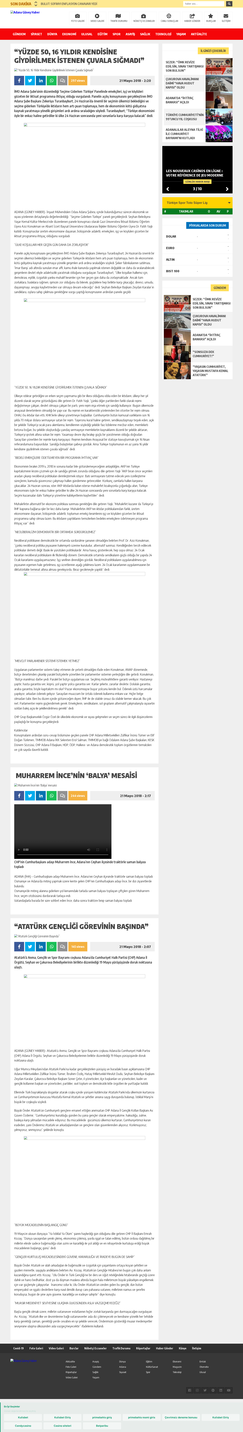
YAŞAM (181, 34)
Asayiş (95, 1361)
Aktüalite (70, 1361)
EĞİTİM (102, 34)
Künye (182, 1348)
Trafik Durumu (121, 1348)
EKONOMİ (69, 34)
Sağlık (95, 1372)
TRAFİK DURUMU (118, 21)
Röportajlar (143, 1348)
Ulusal (203, 1372)
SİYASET (36, 34)
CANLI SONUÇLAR (169, 21)
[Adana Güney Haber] (35, 17)
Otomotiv (204, 1366)
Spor (148, 1372)
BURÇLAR (211, 21)
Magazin (177, 1366)
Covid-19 (18, 1348)
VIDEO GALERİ (97, 21)
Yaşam (95, 1377)
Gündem (96, 1366)
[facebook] (189, 1390)
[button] (36, 2)
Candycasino (23, 1425)
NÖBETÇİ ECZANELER (144, 21)
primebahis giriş (102, 1417)
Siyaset (122, 1372)
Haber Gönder (164, 1348)
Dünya (122, 1361)
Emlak (203, 1361)
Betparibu (102, 1425)
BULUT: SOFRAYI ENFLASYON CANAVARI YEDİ (69, 4)
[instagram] (197, 1390)
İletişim (196, 1348)
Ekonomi (177, 1361)
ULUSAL (86, 34)
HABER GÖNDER (192, 21)
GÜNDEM (19, 34)
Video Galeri (56, 1348)
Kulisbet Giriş (62, 1417)
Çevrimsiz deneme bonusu (181, 1417)
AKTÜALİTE (199, 34)
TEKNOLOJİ (163, 34)
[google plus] (213, 1390)
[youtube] (229, 1390)
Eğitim (149, 1361)
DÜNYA (52, 34)
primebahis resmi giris (141, 1417)
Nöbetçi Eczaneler (95, 1348)
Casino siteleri (62, 1425)
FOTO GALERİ (77, 21)
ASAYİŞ (130, 34)
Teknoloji (177, 1372)
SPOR (117, 34)
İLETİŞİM (226, 21)
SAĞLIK (145, 34)
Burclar (74, 1348)
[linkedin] (220, 1390)
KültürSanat (152, 1366)
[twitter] (205, 1390)
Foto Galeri (36, 1348)
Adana (122, 1366)
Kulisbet (23, 1417)
